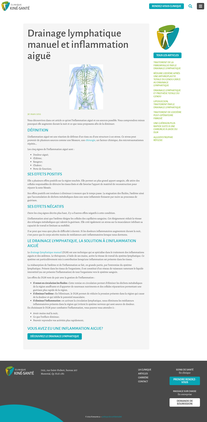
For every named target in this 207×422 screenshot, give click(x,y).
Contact (143, 381)
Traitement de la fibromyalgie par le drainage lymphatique (167, 65)
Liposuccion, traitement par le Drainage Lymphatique (167, 104)
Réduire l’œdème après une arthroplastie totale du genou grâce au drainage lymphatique (167, 79)
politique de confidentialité (112, 417)
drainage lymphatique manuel (46, 252)
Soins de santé (184, 369)
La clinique (144, 369)
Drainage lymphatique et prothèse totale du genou (167, 93)
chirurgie (90, 140)
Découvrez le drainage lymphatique (54, 336)
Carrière (143, 377)
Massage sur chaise (184, 391)
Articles (143, 373)
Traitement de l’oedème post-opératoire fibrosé (167, 115)
